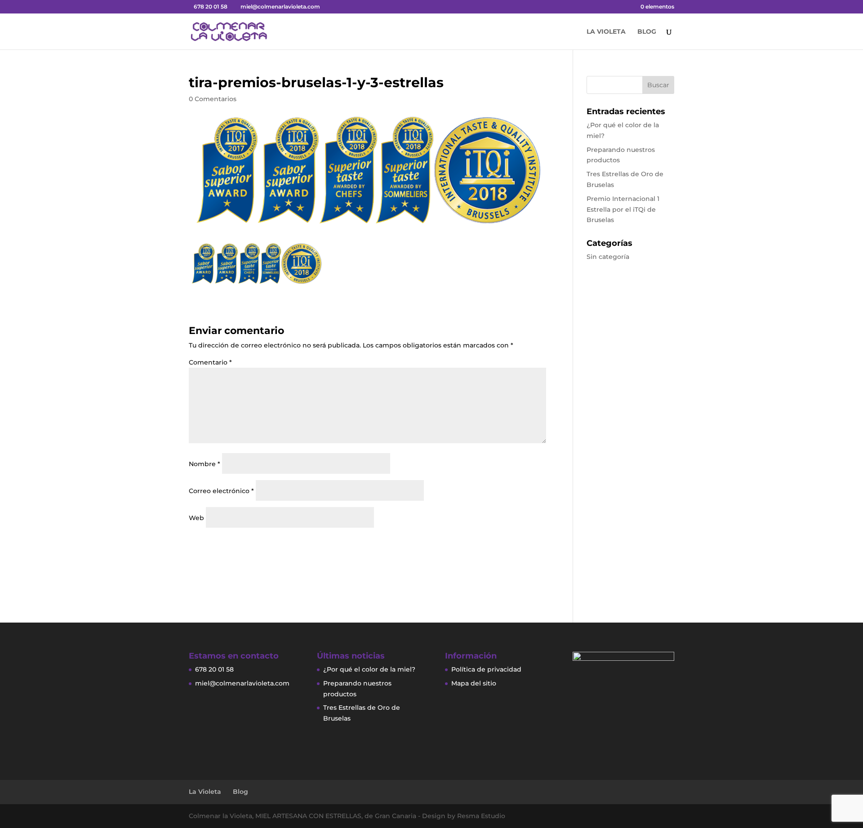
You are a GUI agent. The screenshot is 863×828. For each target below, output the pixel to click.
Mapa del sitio (473, 683)
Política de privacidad (486, 669)
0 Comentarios (212, 99)
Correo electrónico (221, 491)
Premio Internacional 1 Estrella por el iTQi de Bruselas (623, 209)
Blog (646, 32)
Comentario (210, 362)
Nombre (204, 464)
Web (196, 518)
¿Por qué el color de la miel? (369, 669)
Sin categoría (608, 257)
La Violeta (606, 32)
